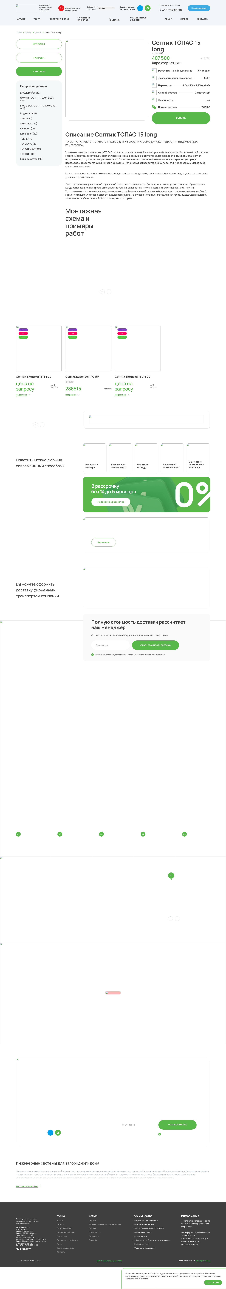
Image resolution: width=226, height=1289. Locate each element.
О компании (114, 18)
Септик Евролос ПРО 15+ (82, 376)
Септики (38, 33)
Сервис (184, 19)
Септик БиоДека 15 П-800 (34, 376)
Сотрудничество (59, 19)
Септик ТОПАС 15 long (53, 33)
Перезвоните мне (198, 8)
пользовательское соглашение (153, 655)
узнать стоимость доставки (155, 645)
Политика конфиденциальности (109, 1261)
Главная (19, 33)
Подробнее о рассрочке (111, 501)
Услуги (37, 19)
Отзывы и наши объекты (138, 18)
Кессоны (39, 44)
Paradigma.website (203, 1261)
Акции (168, 19)
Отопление (94, 1236)
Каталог (28, 33)
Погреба (38, 57)
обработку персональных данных (119, 655)
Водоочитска (95, 1232)
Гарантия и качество (83, 18)
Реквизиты (103, 542)
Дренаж (92, 1228)
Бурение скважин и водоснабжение (105, 1224)
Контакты (202, 19)
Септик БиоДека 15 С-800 (132, 376)
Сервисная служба (65, 1248)
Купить (181, 118)
